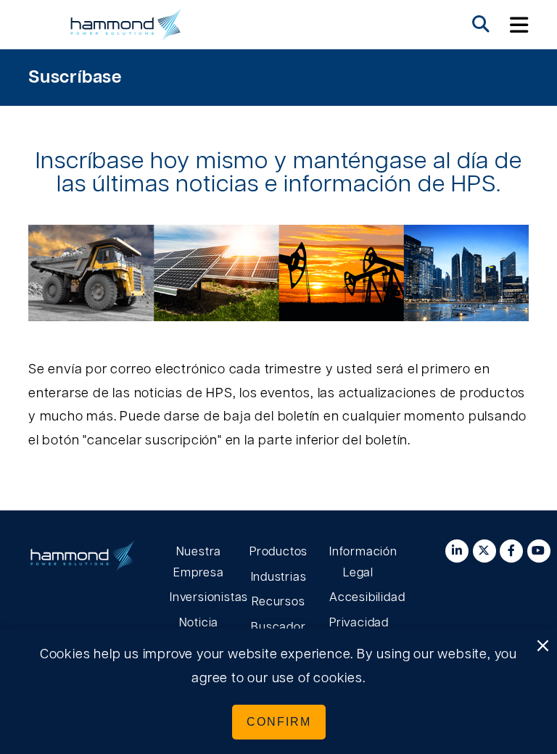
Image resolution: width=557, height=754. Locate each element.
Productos (278, 552)
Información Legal (358, 562)
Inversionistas (199, 597)
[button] (519, 24)
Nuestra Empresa (198, 562)
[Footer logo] (82, 559)
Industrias (279, 577)
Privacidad (358, 623)
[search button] (481, 24)
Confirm (279, 722)
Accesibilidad (358, 597)
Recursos (278, 602)
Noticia (199, 623)
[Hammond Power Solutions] (126, 24)
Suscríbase (75, 77)
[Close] (542, 647)
